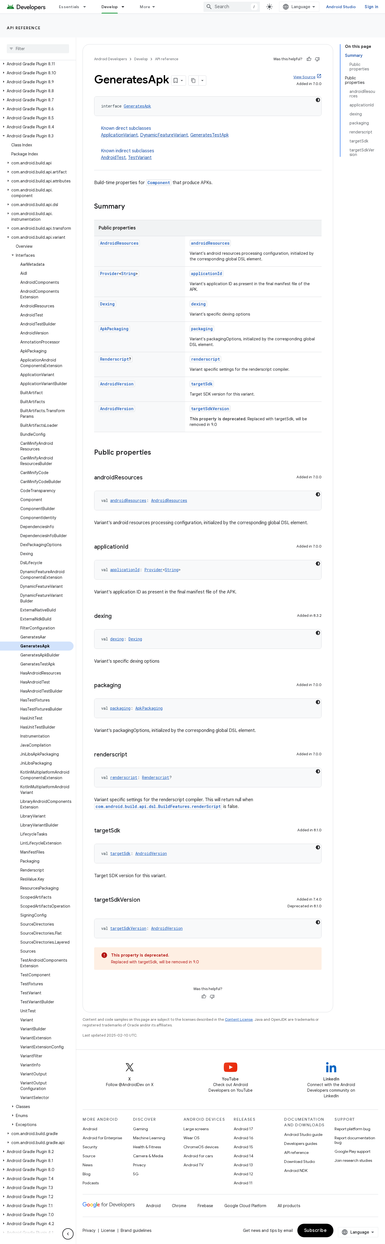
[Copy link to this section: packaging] (126, 685)
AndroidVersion (117, 384)
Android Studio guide (303, 1134)
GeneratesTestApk (209, 135)
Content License (239, 1019)
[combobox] (231, 7)
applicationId (206, 273)
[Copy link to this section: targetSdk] (125, 831)
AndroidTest (113, 157)
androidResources (210, 243)
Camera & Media (148, 1155)
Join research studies (353, 1160)
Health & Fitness (147, 1146)
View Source (304, 77)
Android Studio (341, 6)
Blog (86, 1173)
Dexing (107, 304)
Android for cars (198, 1155)
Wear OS (191, 1137)
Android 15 (243, 1146)
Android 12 (243, 1173)
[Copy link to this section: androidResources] (148, 478)
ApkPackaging (114, 328)
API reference (24, 27)
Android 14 (243, 1155)
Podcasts (91, 1182)
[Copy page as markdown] (194, 80)
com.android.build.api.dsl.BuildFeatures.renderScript (158, 806)
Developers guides (300, 1143)
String (128, 273)
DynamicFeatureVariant (164, 135)
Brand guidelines (136, 1230)
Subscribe (315, 1230)
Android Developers (110, 59)
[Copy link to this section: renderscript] (132, 755)
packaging (202, 328)
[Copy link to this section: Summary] (130, 207)
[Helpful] (309, 59)
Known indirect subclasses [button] (127, 154)
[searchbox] (38, 48)
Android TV (193, 1164)
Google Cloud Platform (245, 1205)
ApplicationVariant (119, 135)
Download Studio (299, 1161)
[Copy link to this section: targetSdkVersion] (145, 900)
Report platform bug (352, 1128)
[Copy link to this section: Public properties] (156, 453)
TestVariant (140, 157)
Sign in (371, 6)
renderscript (205, 359)
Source (89, 1155)
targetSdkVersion (210, 408)
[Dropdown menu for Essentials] (87, 7)
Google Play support (352, 1151)
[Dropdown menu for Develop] (125, 7)
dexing (198, 304)
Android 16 (243, 1137)
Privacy (139, 1164)
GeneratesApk (137, 106)
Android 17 (243, 1128)
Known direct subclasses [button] (165, 132)
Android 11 (243, 1182)
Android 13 (243, 1164)
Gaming (140, 1128)
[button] (37, 63)
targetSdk (202, 384)
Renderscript (114, 359)
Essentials (69, 6)
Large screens (196, 1128)
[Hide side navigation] (68, 1233)
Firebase (205, 1205)
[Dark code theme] (318, 100)
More (145, 6)
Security (90, 1146)
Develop (109, 6)
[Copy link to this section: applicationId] (134, 547)
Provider (109, 273)
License (108, 1230)
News (87, 1164)
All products (289, 1205)
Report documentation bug (355, 1140)
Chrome (179, 1205)
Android (90, 1128)
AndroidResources (119, 243)
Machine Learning (149, 1137)
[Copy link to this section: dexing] (117, 616)
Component (158, 182)
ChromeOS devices (200, 1146)
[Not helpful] (317, 59)
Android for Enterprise (102, 1137)
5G (136, 1173)
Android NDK (295, 1170)
